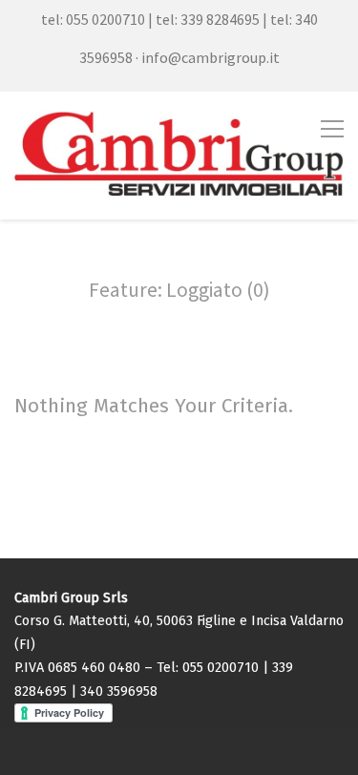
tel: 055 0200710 (93, 19)
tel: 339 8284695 (208, 19)
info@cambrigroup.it (210, 57)
